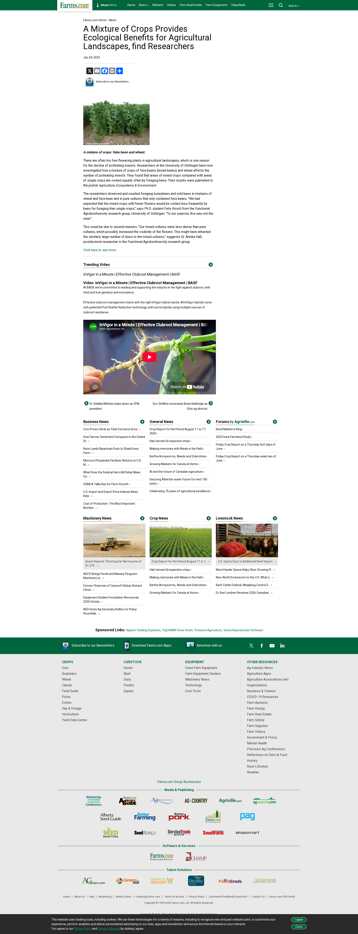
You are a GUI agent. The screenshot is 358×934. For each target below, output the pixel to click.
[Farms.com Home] (74, 5)
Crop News (159, 518)
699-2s (109, 5)
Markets (157, 5)
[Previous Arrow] (86, 403)
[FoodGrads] (230, 881)
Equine (128, 691)
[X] (251, 646)
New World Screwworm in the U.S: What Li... (244, 577)
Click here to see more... (100, 250)
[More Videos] (211, 265)
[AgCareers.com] (93, 881)
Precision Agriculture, (208, 630)
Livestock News (229, 518)
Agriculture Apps (259, 674)
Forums (235, 421)
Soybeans (69, 674)
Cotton (66, 703)
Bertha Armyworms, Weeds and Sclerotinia (178, 456)
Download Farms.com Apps (151, 645)
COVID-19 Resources (262, 697)
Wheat (66, 679)
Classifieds (238, 5)
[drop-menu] (271, 5)
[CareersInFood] (128, 881)
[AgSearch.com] (264, 801)
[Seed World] (145, 832)
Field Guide (70, 691)
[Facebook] (262, 646)
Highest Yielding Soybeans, (143, 630)
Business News (96, 421)
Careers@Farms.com (147, 896)
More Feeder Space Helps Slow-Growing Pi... (244, 569)
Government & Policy (262, 737)
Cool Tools (193, 691)
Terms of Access (174, 896)
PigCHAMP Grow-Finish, (177, 630)
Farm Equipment (216, 5)
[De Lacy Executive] (196, 881)
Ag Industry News (260, 668)
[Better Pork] (179, 816)
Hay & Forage (71, 708)
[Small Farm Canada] (213, 832)
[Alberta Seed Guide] (111, 816)
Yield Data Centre (74, 720)
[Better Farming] (145, 816)
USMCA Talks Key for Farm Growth (105, 484)
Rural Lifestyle (257, 766)
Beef (127, 674)
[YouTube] (272, 646)
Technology (193, 685)
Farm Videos (256, 732)
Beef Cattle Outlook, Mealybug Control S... (243, 585)
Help (91, 896)
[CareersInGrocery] (162, 881)
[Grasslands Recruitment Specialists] (264, 881)
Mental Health (257, 743)
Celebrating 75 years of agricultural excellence (180, 491)
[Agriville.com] (230, 801)
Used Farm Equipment (201, 668)
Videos (171, 5)
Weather (253, 772)
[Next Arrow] (211, 403)
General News (161, 421)
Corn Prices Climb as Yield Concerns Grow (110, 429)
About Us (79, 896)
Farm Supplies (257, 726)
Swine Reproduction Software (243, 630)
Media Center (123, 896)
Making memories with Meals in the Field (176, 448)
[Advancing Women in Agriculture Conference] (93, 801)
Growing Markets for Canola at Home (174, 464)
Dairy (127, 679)
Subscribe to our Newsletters (112, 81)
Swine (128, 668)
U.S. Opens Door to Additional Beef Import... (246, 561)
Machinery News (97, 518)
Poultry (129, 685)
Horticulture (70, 714)
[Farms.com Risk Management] (213, 816)
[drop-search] (281, 5)
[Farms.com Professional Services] (162, 856)
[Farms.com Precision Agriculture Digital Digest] (247, 816)
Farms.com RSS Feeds (282, 896)
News (112, 20)
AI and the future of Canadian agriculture (176, 471)
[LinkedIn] (282, 646)
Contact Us (258, 896)
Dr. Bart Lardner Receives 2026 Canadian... (243, 592)
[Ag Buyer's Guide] (128, 801)
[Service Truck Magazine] (179, 832)
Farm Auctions (257, 703)
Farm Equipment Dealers (203, 674)
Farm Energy (256, 708)
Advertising (104, 896)
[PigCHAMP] (196, 856)
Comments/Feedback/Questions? (228, 896)
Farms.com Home (94, 20)
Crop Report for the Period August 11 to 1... (180, 561)
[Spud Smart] (247, 832)
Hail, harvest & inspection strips (170, 441)
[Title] (142, 422)
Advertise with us (209, 645)
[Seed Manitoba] (111, 832)
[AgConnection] (162, 801)
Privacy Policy (196, 896)
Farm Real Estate (191, 5)
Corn (65, 668)
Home (131, 5)
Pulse (66, 697)
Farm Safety (256, 720)
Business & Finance (261, 691)
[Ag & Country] (196, 801)
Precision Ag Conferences (266, 749)
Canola (67, 685)
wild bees (184, 194)
